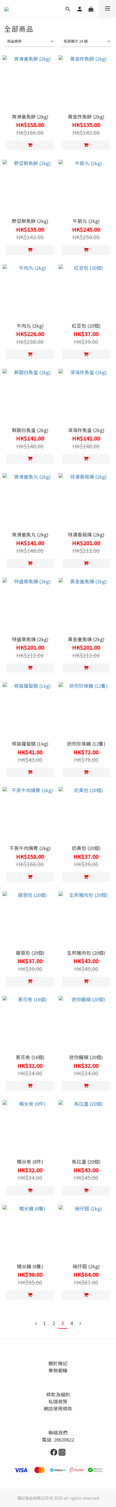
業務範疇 (58, 1370)
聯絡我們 (58, 1432)
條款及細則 (58, 1394)
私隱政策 (58, 1401)
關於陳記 (58, 1363)
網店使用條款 (58, 1408)
